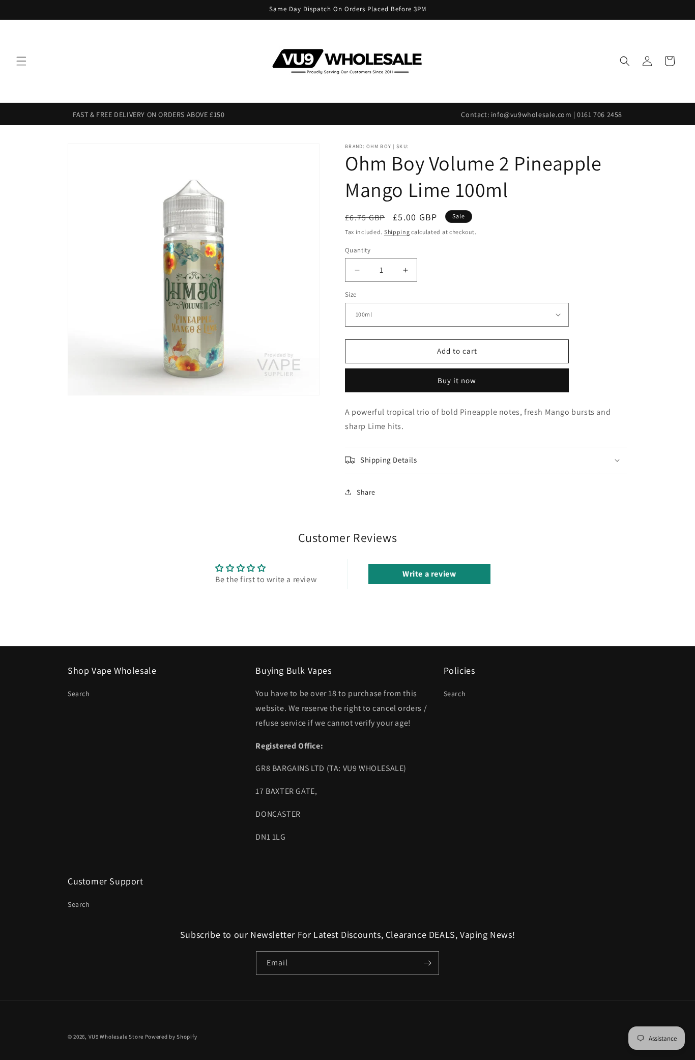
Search (79, 693)
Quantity (357, 250)
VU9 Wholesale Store (116, 1036)
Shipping (397, 232)
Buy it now (457, 380)
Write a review (429, 573)
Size (351, 294)
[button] (21, 61)
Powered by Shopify (171, 1036)
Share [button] (366, 492)
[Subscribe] (427, 963)
